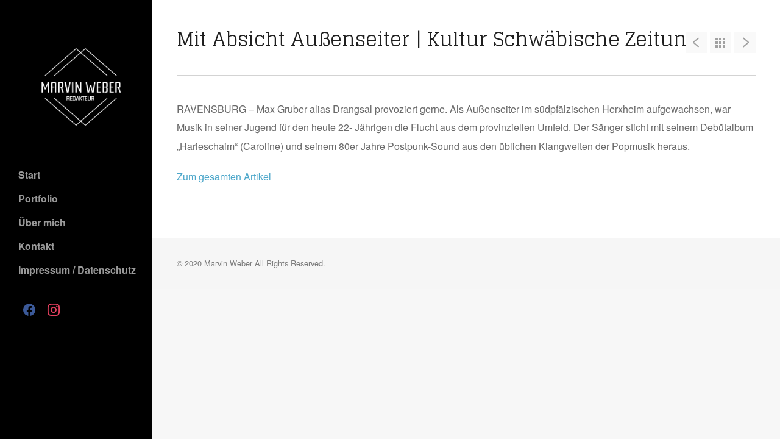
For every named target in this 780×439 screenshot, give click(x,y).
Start (29, 175)
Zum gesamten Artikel (224, 177)
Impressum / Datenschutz (77, 270)
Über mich (42, 222)
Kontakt (36, 246)
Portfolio (38, 198)
